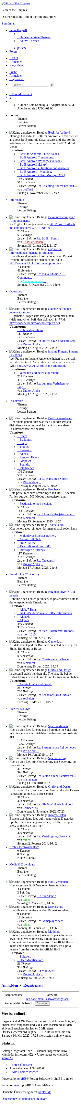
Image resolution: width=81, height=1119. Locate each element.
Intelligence (27, 468)
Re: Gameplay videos (50, 921)
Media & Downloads (22, 864)
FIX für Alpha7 (46, 896)
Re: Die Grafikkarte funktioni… (56, 804)
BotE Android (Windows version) (41, 161)
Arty (17, 1085)
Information (16, 199)
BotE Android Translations (36, 157)
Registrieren (16, 79)
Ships (23, 443)
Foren (13, 51)
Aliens (24, 453)
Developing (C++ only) (24, 574)
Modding (54, 931)
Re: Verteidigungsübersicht (53, 836)
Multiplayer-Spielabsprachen (37, 535)
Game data (55, 641)
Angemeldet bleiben (17, 1003)
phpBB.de (44, 1092)
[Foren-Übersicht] (16, 3)
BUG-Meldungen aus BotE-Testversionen (46, 613)
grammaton (30, 779)
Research (25, 450)
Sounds (24, 464)
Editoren (25, 956)
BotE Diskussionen (60, 418)
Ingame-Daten (57, 815)
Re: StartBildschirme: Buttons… (57, 631)
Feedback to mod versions (36, 503)
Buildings (26, 439)
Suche (13, 72)
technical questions (31, 330)
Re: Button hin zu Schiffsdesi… (56, 776)
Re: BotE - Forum (48, 238)
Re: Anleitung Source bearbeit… (57, 186)
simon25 (7, 1058)
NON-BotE (27, 542)
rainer (26, 840)
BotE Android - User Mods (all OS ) (42, 175)
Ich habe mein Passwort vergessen (47, 999)
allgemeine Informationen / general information (35, 250)
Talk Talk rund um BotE (35, 546)
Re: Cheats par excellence (53, 659)
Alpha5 (24, 620)
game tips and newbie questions (39, 372)
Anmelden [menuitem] (15, 61)
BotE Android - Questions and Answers (44, 168)
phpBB (21, 1078)
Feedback (54, 489)
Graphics (25, 461)
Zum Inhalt (8, 23)
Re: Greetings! (46, 560)
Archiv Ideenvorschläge (24, 847)
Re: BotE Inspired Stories (52, 478)
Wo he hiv (29, 751)
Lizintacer (29, 517)
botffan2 (28, 189)
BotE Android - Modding (35, 171)
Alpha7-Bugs (28, 609)
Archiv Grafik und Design (36, 684)
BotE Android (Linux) (33, 164)
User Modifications (31, 960)
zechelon (28, 698)
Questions (15, 291)
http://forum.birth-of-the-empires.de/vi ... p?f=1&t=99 (42, 225)
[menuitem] (34, 37)
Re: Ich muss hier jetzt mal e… (56, 514)
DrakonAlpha (31, 344)
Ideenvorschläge (19, 708)
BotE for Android (59, 132)
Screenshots (55, 906)
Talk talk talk (56, 525)
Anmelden (15, 75)
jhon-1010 (29, 634)
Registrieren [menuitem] (16, 65)
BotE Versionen (58, 881)
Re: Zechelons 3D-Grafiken (54, 695)
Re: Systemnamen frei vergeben (56, 747)
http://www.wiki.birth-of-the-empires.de (34, 263)
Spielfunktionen (58, 726)
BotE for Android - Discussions (39, 154)
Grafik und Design (59, 670)
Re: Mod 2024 (46, 970)
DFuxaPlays (30, 482)
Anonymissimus (33, 281)
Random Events (30, 457)
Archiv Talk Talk (30, 539)
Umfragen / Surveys (32, 549)
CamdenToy (30, 808)
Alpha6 (24, 616)
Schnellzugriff (18, 30)
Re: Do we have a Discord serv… (58, 340)
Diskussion (16, 401)
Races (23, 436)
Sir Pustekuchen (33, 242)
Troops (24, 446)
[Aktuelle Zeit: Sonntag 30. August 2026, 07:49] (10, 101)
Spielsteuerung (57, 758)
